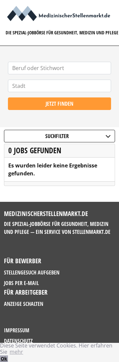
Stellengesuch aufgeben (32, 272)
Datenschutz (18, 340)
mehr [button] (16, 351)
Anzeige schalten (23, 304)
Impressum (16, 330)
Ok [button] (4, 358)
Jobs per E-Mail (21, 283)
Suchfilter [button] (57, 136)
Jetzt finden (59, 103)
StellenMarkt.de (91, 231)
